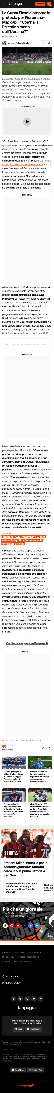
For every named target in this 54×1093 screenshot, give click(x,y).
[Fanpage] (27, 1008)
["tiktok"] (5, 925)
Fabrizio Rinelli (22, 43)
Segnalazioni (19, 952)
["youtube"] (18, 925)
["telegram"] (37, 925)
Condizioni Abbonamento (28, 957)
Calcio (4, 741)
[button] (49, 43)
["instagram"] (11, 925)
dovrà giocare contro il (14, 164)
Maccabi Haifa (34, 164)
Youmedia (6, 952)
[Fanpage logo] (16, 4)
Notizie (39, 741)
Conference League (17, 741)
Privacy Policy (35, 952)
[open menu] (3, 4)
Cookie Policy (8, 957)
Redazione (6, 961)
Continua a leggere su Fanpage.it (27, 643)
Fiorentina (30, 741)
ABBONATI (40, 4)
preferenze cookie (22, 961)
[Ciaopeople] (27, 1085)
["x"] (24, 925)
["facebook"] (30, 925)
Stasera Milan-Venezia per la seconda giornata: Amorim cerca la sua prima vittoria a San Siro (25, 869)
